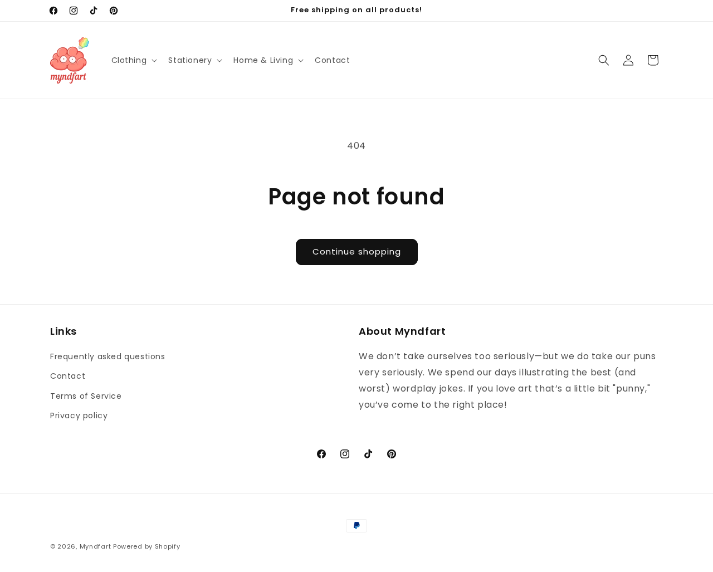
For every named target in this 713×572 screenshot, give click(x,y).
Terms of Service (86, 396)
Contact (67, 376)
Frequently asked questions (107, 356)
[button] (133, 60)
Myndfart (95, 546)
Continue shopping (356, 251)
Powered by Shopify (146, 546)
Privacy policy (79, 415)
